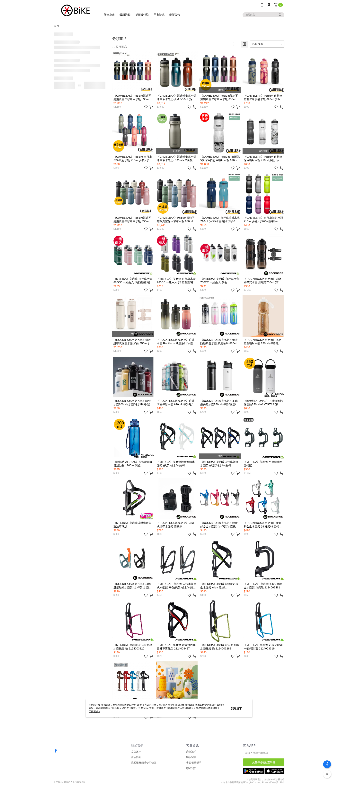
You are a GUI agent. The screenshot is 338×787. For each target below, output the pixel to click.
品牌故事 (136, 751)
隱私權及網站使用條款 (143, 762)
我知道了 (236, 708)
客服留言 (191, 757)
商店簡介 (136, 757)
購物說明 (191, 751)
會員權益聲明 (193, 762)
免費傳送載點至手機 (263, 762)
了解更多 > (94, 711)
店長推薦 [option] (257, 44)
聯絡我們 (191, 768)
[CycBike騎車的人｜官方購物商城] (75, 10)
